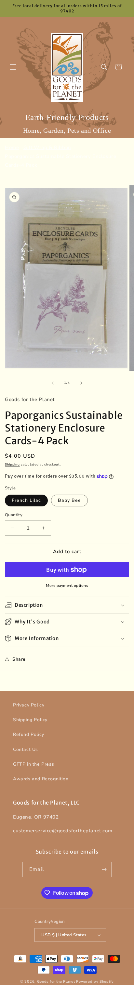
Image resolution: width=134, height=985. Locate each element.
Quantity (13, 515)
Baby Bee (69, 500)
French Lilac (26, 500)
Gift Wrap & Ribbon (47, 147)
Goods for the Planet (56, 981)
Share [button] (19, 659)
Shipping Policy (30, 720)
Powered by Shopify (95, 981)
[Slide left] (53, 383)
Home (12, 147)
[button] (13, 67)
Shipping (12, 464)
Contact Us (25, 749)
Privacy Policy (28, 705)
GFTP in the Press (33, 764)
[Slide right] (81, 383)
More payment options (67, 585)
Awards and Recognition (40, 779)
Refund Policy (28, 734)
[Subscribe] (104, 869)
